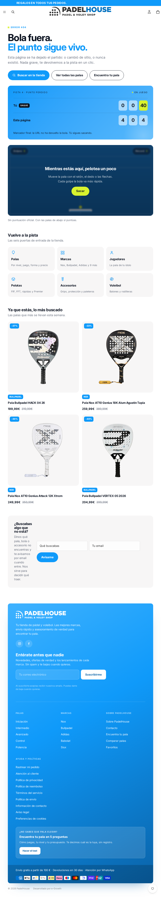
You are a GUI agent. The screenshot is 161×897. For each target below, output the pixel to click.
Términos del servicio (29, 792)
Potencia (21, 747)
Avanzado (22, 734)
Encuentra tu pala (106, 75)
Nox (63, 721)
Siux (63, 747)
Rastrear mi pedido (27, 767)
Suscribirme (93, 674)
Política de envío (26, 799)
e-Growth (56, 888)
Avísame (47, 557)
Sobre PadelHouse (117, 721)
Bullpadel (66, 728)
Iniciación (22, 721)
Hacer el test (30, 850)
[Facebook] (28, 643)
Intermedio (22, 728)
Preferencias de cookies (31, 818)
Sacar (80, 191)
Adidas (65, 734)
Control (20, 740)
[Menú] (4, 12)
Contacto (111, 728)
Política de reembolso (29, 786)
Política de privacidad (29, 780)
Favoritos (112, 747)
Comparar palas (116, 740)
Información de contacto (31, 805)
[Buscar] (13, 12)
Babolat (65, 740)
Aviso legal (22, 812)
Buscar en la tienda (31, 75)
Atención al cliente (27, 773)
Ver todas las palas (69, 75)
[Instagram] (19, 643)
